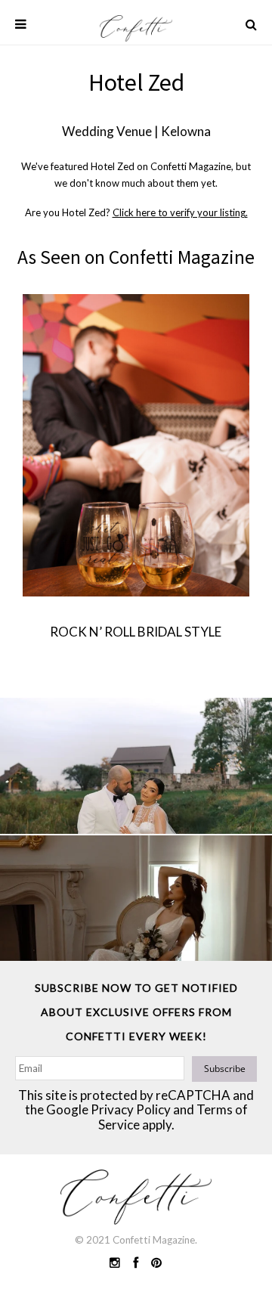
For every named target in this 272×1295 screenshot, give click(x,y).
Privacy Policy (131, 1109)
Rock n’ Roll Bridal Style (135, 632)
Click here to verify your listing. (180, 212)
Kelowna (186, 131)
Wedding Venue (107, 131)
